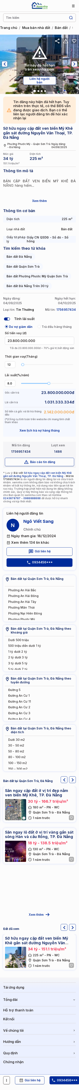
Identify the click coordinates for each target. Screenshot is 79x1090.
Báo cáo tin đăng (42, 462)
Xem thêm (39, 201)
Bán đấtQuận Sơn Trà (23, 266)
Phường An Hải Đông (23, 596)
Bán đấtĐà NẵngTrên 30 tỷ (27, 286)
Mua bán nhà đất (36, 28)
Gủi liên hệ (32, 1080)
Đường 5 (14, 690)
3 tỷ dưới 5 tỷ (17, 663)
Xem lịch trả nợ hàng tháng (40, 430)
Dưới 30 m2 (16, 739)
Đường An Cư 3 (19, 713)
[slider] (23, 365)
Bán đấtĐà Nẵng (19, 256)
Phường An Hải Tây (22, 602)
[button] (13, 363)
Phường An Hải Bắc (22, 590)
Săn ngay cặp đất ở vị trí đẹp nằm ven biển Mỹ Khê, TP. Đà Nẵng (36, 792)
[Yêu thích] (74, 41)
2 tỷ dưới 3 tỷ (18, 657)
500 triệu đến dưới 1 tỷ (24, 645)
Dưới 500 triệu (18, 640)
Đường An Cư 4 (19, 719)
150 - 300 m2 (18, 769)
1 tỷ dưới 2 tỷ (17, 651)
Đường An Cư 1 (19, 695)
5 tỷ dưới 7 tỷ (17, 669)
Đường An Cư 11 (19, 701)
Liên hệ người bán (39, 80)
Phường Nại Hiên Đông (25, 613)
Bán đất (61, 28)
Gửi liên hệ (43, 551)
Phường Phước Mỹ (21, 619)
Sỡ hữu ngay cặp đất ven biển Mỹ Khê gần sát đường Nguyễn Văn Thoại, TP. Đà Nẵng (37, 474)
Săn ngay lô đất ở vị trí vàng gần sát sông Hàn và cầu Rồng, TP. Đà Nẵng (39, 834)
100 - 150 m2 (17, 763)
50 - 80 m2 (16, 751)
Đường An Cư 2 (19, 707)
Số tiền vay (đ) (16, 333)
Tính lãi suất (24, 319)
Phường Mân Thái (21, 607)
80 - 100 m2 (17, 757)
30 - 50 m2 (16, 745)
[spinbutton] (10, 364)
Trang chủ (8, 28)
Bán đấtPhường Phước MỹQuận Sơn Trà (37, 276)
